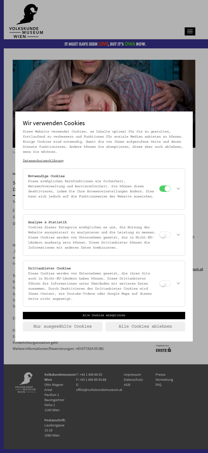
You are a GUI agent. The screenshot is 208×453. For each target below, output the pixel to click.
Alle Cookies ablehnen (145, 326)
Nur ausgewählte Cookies (62, 326)
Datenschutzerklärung (43, 160)
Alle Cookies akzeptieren (104, 315)
